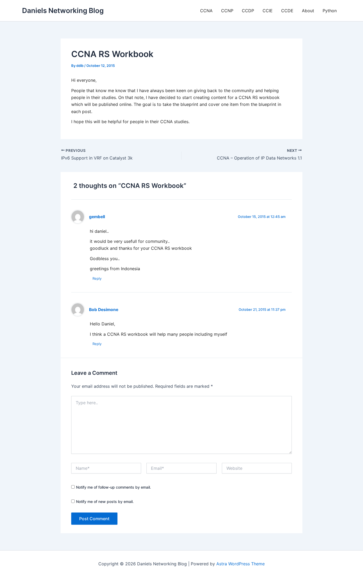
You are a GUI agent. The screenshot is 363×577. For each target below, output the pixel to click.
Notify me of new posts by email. (105, 501)
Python (330, 10)
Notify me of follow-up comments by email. (113, 487)
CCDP (248, 10)
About (308, 10)
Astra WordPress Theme (240, 563)
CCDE (287, 10)
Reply (97, 278)
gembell (97, 216)
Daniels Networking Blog (63, 10)
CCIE (268, 10)
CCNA (206, 10)
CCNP (227, 10)
